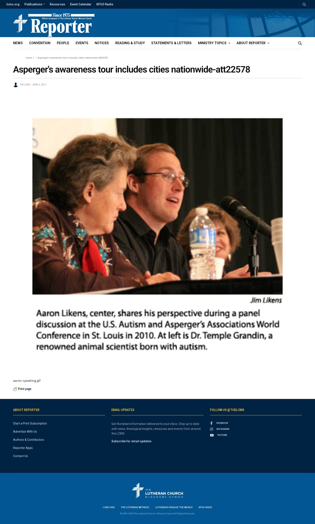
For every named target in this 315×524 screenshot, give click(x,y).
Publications (33, 4)
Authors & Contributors (28, 439)
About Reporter (251, 43)
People (63, 43)
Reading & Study (130, 43)
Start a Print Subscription (30, 423)
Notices (102, 43)
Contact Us (20, 456)
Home (29, 57)
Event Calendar (81, 4)
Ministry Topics (212, 43)
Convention (39, 43)
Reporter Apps (23, 448)
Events (82, 43)
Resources (57, 4)
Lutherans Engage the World (174, 507)
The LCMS (25, 84)
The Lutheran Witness (135, 507)
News (18, 43)
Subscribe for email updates (131, 441)
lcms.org (13, 4)
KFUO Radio (104, 4)
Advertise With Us (25, 431)
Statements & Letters (171, 43)
